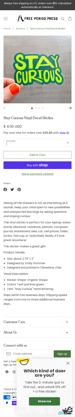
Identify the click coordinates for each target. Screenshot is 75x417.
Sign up (62, 354)
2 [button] (35, 108)
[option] (37, 69)
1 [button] (32, 108)
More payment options (37, 174)
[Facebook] (6, 371)
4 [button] (43, 108)
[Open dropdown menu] (67, 322)
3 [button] (39, 108)
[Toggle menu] (5, 18)
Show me (44, 401)
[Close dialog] (68, 363)
